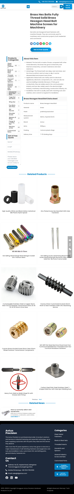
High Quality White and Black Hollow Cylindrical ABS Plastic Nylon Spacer (18, 212)
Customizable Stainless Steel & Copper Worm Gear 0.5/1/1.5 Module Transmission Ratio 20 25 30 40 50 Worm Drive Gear (18, 305)
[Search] (61, 6)
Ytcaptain (50, 490)
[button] (28, 6)
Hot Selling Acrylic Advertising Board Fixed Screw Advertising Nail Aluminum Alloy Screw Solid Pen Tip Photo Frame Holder (55, 257)
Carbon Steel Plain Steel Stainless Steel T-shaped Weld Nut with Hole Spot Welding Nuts (55, 388)
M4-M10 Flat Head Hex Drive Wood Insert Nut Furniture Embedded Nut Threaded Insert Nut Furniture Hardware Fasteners (55, 346)
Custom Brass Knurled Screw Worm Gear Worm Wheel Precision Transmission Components (18, 349)
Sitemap (62, 488)
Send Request (12, 167)
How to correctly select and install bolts (21, 410)
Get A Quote (67, 6)
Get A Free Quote (41, 49)
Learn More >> (15, 416)
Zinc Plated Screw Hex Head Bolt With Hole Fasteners (55, 212)
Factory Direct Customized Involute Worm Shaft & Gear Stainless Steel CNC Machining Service (55, 305)
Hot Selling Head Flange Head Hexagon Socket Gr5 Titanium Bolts (19, 256)
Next (40, 399)
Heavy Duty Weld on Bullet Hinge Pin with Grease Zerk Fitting (19, 394)
